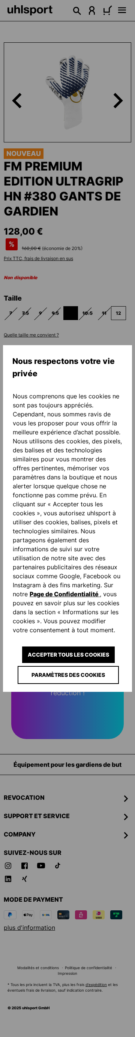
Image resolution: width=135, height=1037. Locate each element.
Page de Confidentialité (65, 594)
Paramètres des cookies (68, 675)
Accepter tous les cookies (68, 654)
